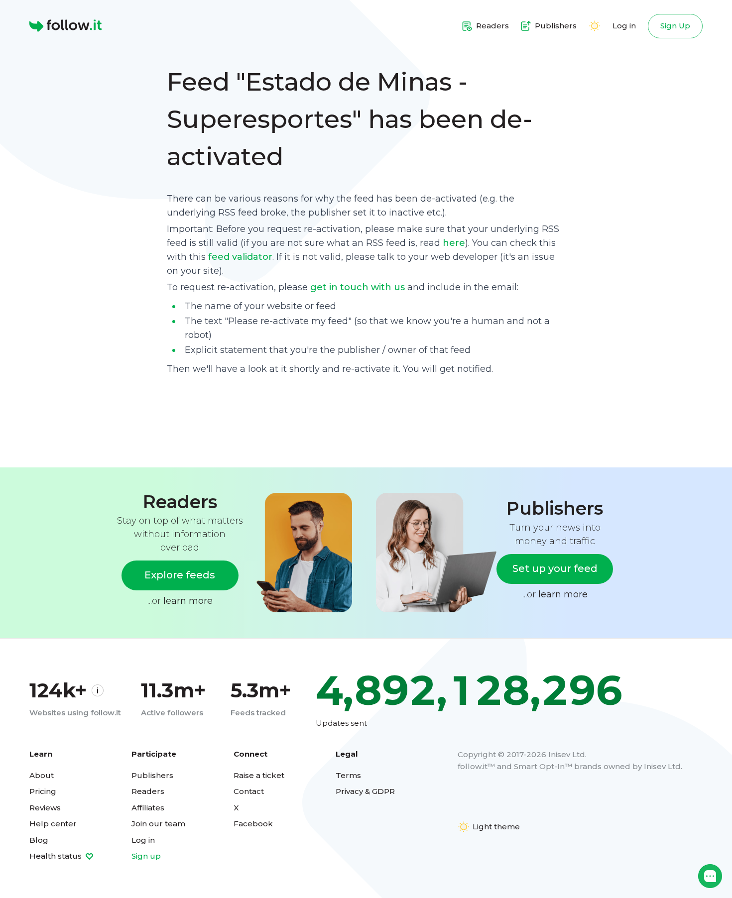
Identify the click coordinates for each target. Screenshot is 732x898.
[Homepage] (65, 25)
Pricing (42, 791)
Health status (56, 856)
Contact (249, 791)
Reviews (45, 807)
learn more (188, 600)
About (41, 775)
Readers (147, 791)
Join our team (158, 823)
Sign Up (675, 25)
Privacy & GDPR (365, 791)
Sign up (146, 856)
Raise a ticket (259, 775)
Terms (348, 775)
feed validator (240, 256)
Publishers (152, 775)
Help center (53, 823)
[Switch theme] (595, 26)
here (454, 242)
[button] (710, 876)
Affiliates (147, 807)
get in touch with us (357, 287)
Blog (38, 840)
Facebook (253, 823)
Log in (624, 25)
